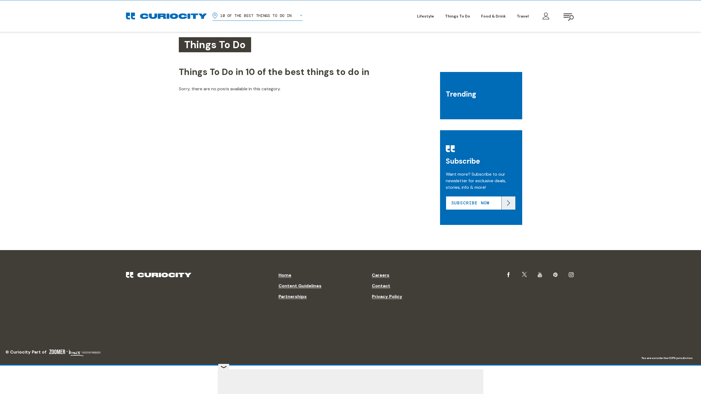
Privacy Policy (387, 296)
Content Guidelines (299, 286)
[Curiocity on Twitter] (524, 274)
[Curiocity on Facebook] (508, 274)
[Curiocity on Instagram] (571, 274)
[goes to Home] (166, 16)
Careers (380, 275)
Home (284, 275)
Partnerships (292, 296)
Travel (523, 16)
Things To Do (457, 16)
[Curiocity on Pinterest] (555, 274)
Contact (381, 286)
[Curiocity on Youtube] (540, 274)
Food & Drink (493, 16)
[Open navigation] (569, 16)
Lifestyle (425, 16)
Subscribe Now (470, 203)
